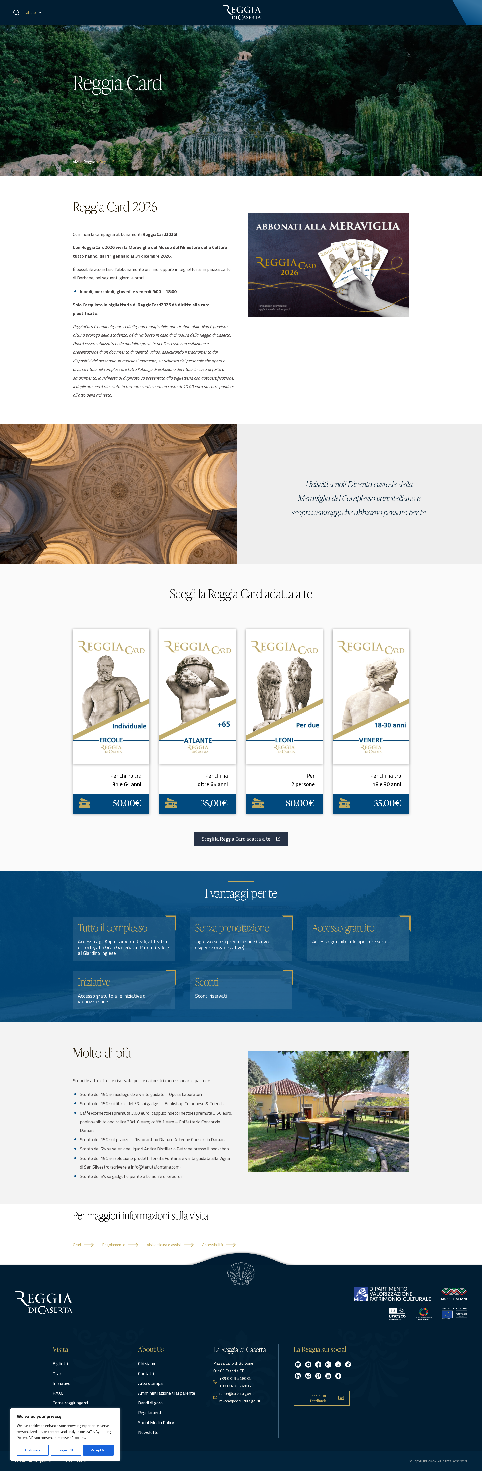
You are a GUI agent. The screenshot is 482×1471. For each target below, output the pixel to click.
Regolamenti (150, 1412)
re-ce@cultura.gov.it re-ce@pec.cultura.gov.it (240, 1397)
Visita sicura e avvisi (164, 1244)
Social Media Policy (156, 1422)
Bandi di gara (150, 1402)
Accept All (98, 1450)
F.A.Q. (58, 1393)
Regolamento (113, 1244)
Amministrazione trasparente (166, 1393)
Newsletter (149, 1432)
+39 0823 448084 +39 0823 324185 (235, 1382)
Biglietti (60, 1363)
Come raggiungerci (70, 1402)
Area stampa (150, 1383)
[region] (65, 1434)
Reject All (66, 1450)
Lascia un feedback (317, 1398)
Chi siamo (147, 1363)
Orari (77, 1244)
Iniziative (61, 1383)
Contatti (146, 1373)
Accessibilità (212, 1244)
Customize (33, 1450)
